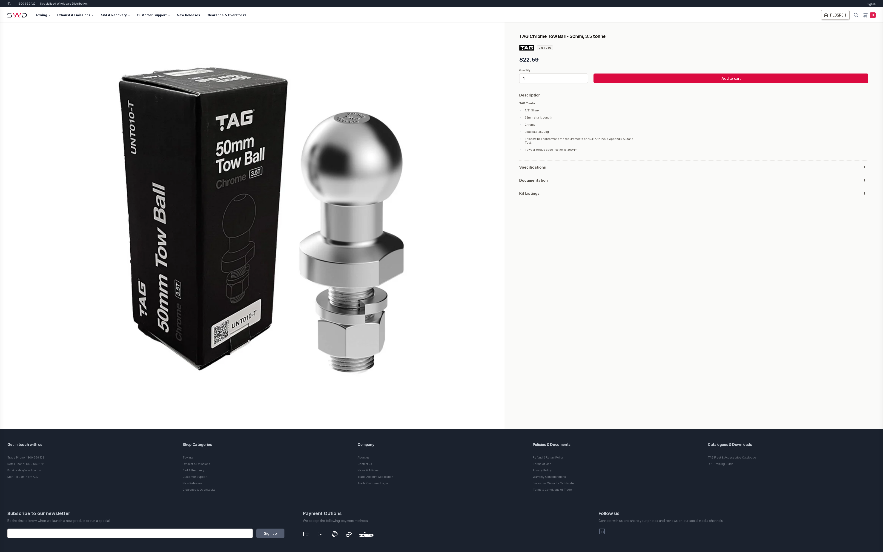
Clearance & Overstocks (226, 15)
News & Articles (368, 470)
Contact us (365, 464)
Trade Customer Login (373, 483)
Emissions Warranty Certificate (553, 483)
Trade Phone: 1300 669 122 (25, 457)
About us (364, 457)
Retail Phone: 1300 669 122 (25, 464)
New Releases (188, 15)
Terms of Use (542, 464)
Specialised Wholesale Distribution (64, 3)
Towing (41, 15)
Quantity (524, 70)
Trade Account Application (375, 476)
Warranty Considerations (549, 476)
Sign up (270, 533)
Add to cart (731, 78)
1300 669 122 (26, 3)
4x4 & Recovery (113, 15)
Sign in (871, 4)
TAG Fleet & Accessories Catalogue (732, 457)
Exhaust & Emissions (73, 15)
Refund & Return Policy (548, 457)
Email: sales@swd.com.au (24, 470)
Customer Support (152, 15)
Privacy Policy (542, 470)
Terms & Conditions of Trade (552, 489)
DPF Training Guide (721, 464)
